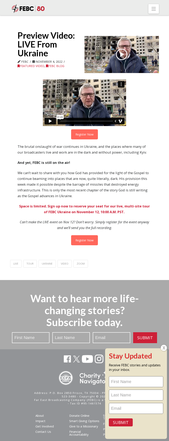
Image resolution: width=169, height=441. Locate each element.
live (15, 263)
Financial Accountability (79, 432)
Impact (40, 421)
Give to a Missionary (83, 426)
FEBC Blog (56, 66)
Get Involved (44, 426)
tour (30, 263)
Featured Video (32, 66)
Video (64, 263)
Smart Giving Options (84, 421)
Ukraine (47, 263)
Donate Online (79, 415)
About (39, 415)
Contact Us (43, 431)
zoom (81, 263)
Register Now (84, 134)
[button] (153, 9)
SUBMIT (145, 337)
